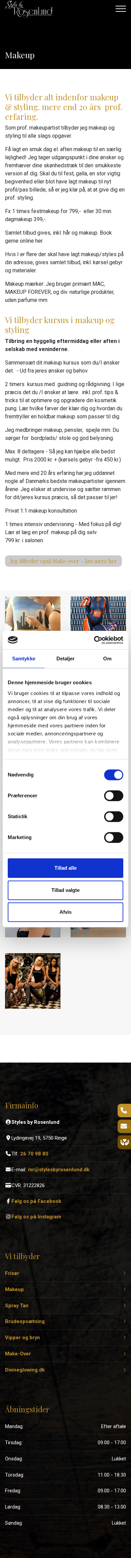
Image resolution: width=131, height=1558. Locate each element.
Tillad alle (65, 868)
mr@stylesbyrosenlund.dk (58, 1169)
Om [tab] (107, 658)
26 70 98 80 (34, 1153)
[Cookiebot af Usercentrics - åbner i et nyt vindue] (94, 640)
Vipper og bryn (22, 1337)
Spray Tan (17, 1305)
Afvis (65, 912)
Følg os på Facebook (36, 1201)
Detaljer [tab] (65, 658)
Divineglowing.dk (25, 1370)
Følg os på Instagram (36, 1216)
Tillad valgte (65, 890)
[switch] (113, 795)
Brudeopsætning (25, 1321)
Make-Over (18, 1353)
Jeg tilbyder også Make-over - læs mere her (63, 560)
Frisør (12, 1273)
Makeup (14, 1289)
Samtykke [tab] (23, 658)
